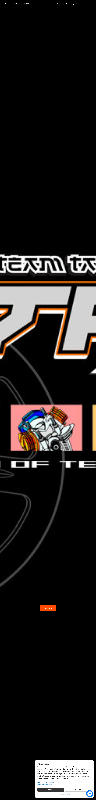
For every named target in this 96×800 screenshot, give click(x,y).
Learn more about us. (44, 785)
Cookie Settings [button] (64, 794)
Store (6, 3)
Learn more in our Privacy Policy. (48, 782)
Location (25, 3)
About (15, 3)
